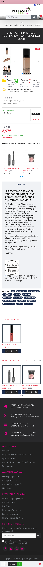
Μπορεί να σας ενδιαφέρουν (13, 144)
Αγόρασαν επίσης (10, 320)
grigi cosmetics (34, 291)
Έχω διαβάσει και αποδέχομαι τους (17, 542)
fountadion (7, 297)
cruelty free (18, 297)
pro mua (17, 294)
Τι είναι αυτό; (7, 138)
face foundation (8, 304)
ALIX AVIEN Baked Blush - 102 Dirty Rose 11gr (31, 168)
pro (4, 294)
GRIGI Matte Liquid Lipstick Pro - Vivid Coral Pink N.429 (11, 345)
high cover (31, 301)
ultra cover (26, 294)
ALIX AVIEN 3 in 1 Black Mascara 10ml (11, 168)
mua (9, 294)
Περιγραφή (21, 184)
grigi (12, 291)
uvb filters (28, 304)
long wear (21, 301)
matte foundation (9, 301)
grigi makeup (21, 291)
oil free (19, 304)
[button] (14, 61)
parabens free (30, 297)
